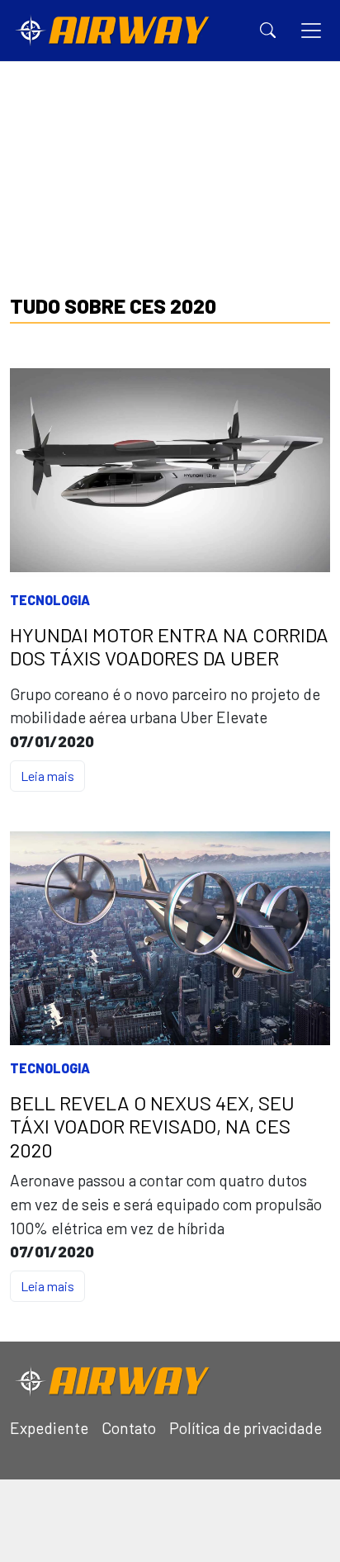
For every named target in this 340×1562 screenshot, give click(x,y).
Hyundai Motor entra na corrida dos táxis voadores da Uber (169, 646)
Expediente (49, 1427)
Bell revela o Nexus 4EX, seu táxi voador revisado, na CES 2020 (152, 1126)
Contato (129, 1427)
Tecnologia (50, 600)
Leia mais (47, 775)
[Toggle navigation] (311, 30)
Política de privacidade (245, 1427)
